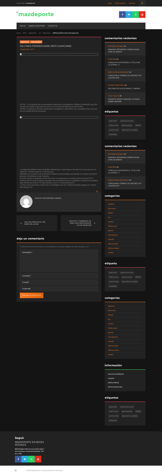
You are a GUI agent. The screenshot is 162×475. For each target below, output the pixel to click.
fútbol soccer (113, 125)
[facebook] (122, 14)
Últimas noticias (113, 248)
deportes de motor (126, 121)
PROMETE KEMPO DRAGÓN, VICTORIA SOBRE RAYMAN (124, 100)
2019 (24, 33)
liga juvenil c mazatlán (129, 130)
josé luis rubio (113, 130)
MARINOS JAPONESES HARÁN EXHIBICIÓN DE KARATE (124, 51)
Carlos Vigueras (114, 96)
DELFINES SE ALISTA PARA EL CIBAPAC (124, 89)
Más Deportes (113, 235)
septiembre (33, 33)
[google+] (135, 14)
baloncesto (113, 121)
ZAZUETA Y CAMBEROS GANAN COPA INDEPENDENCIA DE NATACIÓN (80, 223)
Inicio (110, 3)
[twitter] (129, 14)
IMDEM (138, 125)
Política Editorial (113, 382)
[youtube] (142, 14)
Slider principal (36, 42)
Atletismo (111, 204)
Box (109, 217)
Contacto (132, 3)
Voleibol (110, 252)
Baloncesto (46, 33)
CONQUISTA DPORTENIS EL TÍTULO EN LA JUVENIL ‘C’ (124, 64)
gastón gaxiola (127, 125)
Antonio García (54, 198)
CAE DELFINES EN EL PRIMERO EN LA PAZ (35, 223)
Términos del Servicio (115, 387)
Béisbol (110, 213)
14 (40, 33)
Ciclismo (111, 222)
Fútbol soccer (112, 226)
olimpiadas (113, 134)
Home (19, 33)
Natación (111, 239)
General (110, 230)
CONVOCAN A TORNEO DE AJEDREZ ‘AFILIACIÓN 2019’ (125, 77)
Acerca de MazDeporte (116, 374)
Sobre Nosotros (120, 3)
